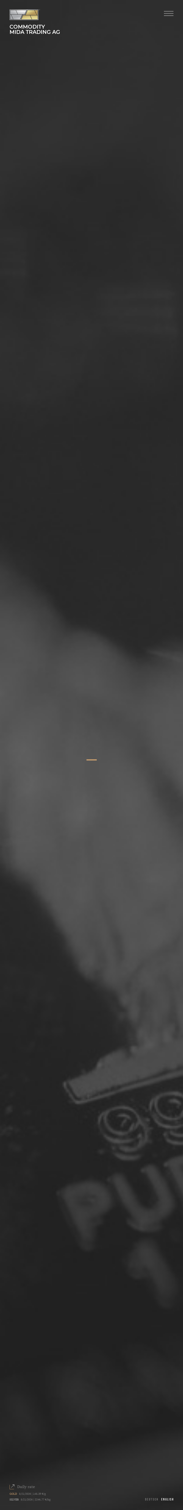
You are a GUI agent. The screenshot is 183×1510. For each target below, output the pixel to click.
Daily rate (26, 1486)
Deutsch (152, 1499)
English (167, 1499)
